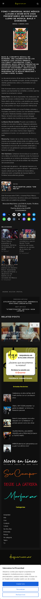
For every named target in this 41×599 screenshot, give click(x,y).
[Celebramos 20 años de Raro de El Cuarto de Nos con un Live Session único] (7, 398)
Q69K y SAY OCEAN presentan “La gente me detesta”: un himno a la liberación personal (23, 408)
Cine (4, 520)
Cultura (12, 291)
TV (4, 543)
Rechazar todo (20, 595)
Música (15, 24)
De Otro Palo (7, 529)
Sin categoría (7, 537)
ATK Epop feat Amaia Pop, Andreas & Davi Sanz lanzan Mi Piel (20, 302)
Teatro (5, 540)
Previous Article (20, 299)
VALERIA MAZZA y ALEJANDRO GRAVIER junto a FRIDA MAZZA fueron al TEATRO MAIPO (24, 433)
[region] (20, 582)
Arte (4, 517)
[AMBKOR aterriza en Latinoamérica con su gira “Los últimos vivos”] (7, 449)
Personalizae (20, 589)
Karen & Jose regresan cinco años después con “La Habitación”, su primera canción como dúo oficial (23, 421)
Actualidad (6, 515)
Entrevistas (6, 532)
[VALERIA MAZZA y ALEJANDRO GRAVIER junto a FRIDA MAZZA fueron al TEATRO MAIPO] (7, 436)
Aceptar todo (20, 584)
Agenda (5, 291)
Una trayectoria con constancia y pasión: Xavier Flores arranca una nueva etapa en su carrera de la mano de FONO (27, 245)
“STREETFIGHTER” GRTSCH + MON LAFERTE (20, 310)
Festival (19, 291)
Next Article (20, 307)
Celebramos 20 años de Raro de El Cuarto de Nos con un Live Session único (23, 395)
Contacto (6, 523)
